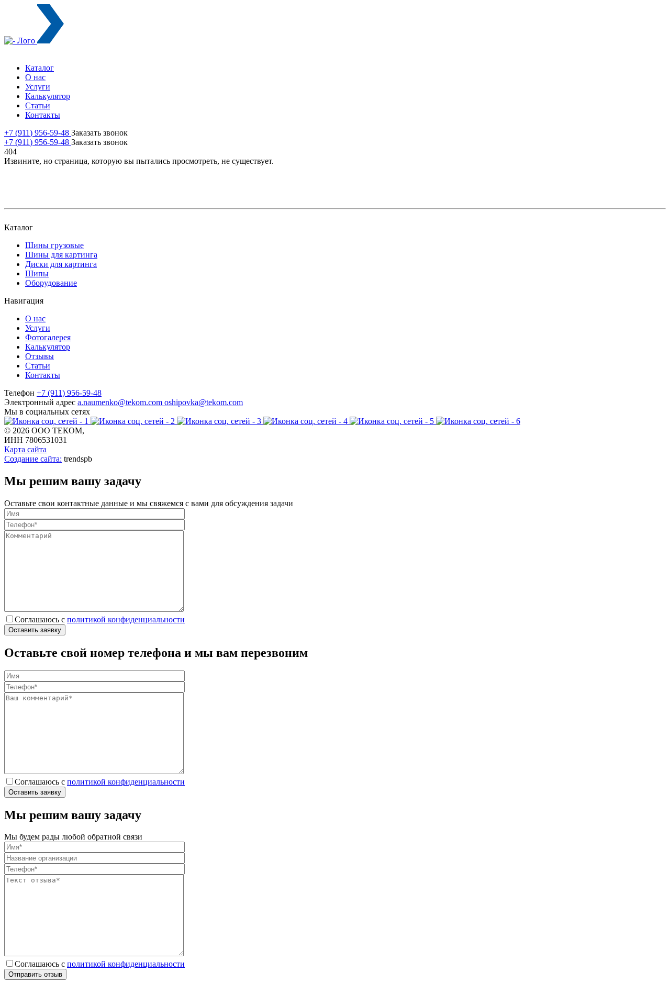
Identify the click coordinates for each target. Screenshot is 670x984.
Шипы (37, 273)
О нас (35, 77)
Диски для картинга (61, 264)
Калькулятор (47, 96)
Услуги (37, 86)
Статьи (37, 105)
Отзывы (39, 356)
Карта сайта (25, 449)
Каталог (39, 67)
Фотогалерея (48, 337)
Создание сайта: (33, 458)
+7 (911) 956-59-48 (37, 132)
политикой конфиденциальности (126, 619)
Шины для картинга (61, 254)
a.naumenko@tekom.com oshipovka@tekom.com (160, 402)
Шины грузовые (54, 245)
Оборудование (51, 282)
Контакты (42, 114)
